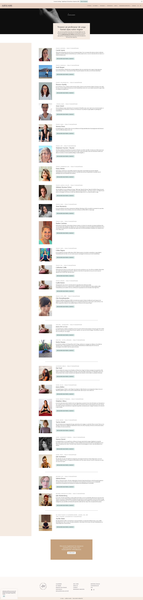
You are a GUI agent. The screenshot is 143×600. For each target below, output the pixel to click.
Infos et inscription (84, 1)
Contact (134, 5)
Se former (95, 5)
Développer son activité (62, 591)
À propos (89, 5)
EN (140, 5)
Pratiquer (102, 5)
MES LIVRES (76, 584)
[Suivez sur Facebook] (94, 590)
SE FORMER (58, 585)
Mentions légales (95, 584)
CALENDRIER (59, 584)
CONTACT (75, 587)
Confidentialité (95, 585)
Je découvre (71, 552)
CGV (92, 587)
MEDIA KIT (75, 585)
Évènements (110, 5)
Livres (115, 5)
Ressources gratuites (124, 5)
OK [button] (3, 596)
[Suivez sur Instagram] (92, 590)
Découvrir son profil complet (65, 58)
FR (138, 5)
